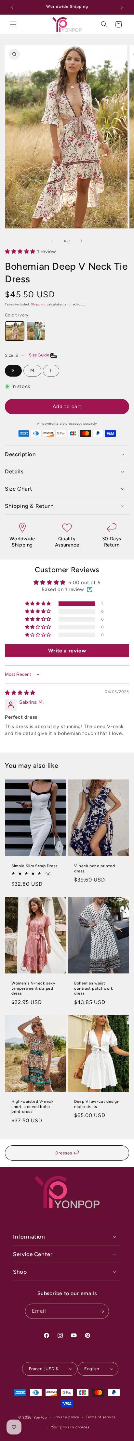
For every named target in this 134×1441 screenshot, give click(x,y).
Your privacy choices (70, 1427)
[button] (13, 24)
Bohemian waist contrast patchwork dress (93, 988)
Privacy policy (66, 1417)
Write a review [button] (67, 651)
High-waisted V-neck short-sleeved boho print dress (32, 1106)
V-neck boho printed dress (94, 868)
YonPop (40, 1417)
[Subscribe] (101, 1311)
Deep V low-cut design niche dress (97, 1104)
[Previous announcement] (12, 7)
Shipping (38, 304)
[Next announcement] (122, 7)
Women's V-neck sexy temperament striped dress (33, 988)
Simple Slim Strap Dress (34, 866)
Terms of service (101, 1417)
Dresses (64, 1153)
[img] (20, 693)
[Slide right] (81, 241)
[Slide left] (53, 241)
